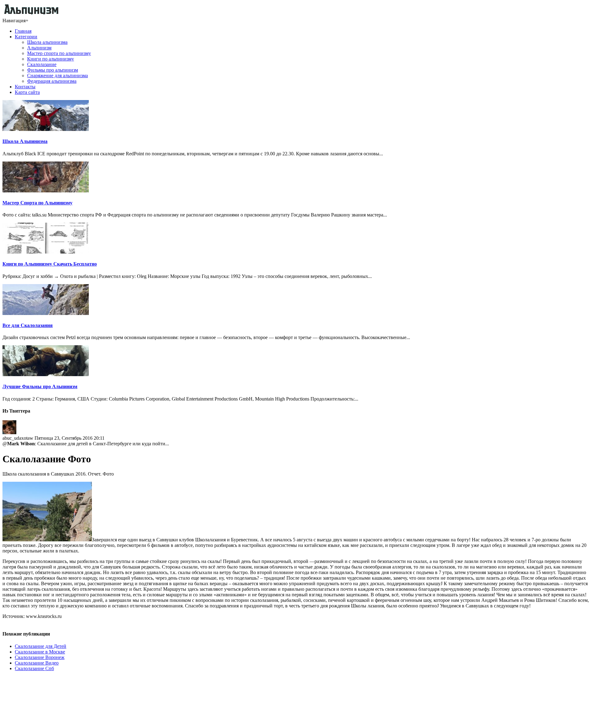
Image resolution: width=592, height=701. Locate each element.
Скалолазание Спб (34, 668)
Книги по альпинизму (50, 58)
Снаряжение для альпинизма (57, 75)
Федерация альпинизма (51, 81)
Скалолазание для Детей (40, 646)
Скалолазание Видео (37, 662)
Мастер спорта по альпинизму (59, 53)
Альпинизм (39, 47)
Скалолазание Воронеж (39, 657)
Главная (23, 31)
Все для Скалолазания (27, 325)
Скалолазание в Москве (40, 651)
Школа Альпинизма (24, 141)
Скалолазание (41, 64)
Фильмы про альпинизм (52, 70)
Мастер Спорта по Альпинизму (37, 202)
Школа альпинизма (47, 42)
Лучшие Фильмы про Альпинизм (39, 386)
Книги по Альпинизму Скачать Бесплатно (49, 264)
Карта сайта (27, 92)
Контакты (25, 86)
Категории (26, 36)
